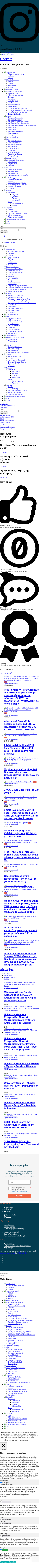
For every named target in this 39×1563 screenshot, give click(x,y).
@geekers (8, 1209)
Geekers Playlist (11, 1215)
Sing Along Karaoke (14, 104)
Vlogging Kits (16, 200)
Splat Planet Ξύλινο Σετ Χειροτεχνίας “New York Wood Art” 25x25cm (21, 1144)
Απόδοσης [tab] (3, 1534)
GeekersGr (9, 1211)
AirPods (10, 82)
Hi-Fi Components (14, 143)
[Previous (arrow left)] (1, 1275)
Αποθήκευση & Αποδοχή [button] (8, 1562)
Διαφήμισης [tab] (4, 1521)
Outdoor (8, 1384)
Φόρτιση (9, 1326)
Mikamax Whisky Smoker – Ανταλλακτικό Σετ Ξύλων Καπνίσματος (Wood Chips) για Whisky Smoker (20, 996)
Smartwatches (10, 1284)
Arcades (10, 209)
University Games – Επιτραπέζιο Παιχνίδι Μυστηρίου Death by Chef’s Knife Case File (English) (19, 1018)
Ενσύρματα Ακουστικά (15, 144)
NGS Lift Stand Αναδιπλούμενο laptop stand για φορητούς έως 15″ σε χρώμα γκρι (20, 931)
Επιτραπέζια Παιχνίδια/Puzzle (17, 213)
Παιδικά (10, 78)
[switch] (1, 1501)
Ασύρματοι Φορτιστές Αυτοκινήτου (19, 122)
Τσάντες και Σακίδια (12, 89)
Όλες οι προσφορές (6, 673)
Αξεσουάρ (15, 205)
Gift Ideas (11, 97)
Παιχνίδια (9, 1413)
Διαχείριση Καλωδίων (15, 169)
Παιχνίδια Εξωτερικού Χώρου (17, 108)
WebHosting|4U (22, 1253)
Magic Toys (11, 99)
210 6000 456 (6, 52)
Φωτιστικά (11, 1399)
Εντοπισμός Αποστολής (7, 405)
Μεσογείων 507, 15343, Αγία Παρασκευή (18, 1246)
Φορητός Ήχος (13, 156)
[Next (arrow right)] (3, 1275)
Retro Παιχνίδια (13, 101)
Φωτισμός (9, 1397)
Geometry (32, 1251)
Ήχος (7, 1348)
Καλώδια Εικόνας (13, 171)
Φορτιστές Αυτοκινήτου (15, 131)
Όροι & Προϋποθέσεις (11, 1234)
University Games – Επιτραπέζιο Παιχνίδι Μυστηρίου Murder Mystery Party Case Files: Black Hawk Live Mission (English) (20, 1044)
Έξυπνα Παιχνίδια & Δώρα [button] (14, 91)
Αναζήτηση (4, 232)
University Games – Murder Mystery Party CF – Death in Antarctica (20, 1105)
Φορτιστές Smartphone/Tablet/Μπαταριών (22, 125)
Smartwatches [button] (10, 72)
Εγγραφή (12, 242)
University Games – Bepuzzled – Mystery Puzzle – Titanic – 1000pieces (21, 1066)
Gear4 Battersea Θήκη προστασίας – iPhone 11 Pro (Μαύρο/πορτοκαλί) (20, 879)
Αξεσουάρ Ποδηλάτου (15, 186)
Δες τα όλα (3, 452)
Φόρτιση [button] (8, 116)
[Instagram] (19, 44)
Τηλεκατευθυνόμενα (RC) (16, 95)
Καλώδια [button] (8, 167)
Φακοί (10, 1408)
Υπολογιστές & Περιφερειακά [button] (15, 160)
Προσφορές (4, 404)
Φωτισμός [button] (9, 190)
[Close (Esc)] (1, 1273)
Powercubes (12, 129)
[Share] (3, 1273)
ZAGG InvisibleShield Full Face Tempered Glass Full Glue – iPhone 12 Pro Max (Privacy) (19, 749)
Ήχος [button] (7, 139)
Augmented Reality (14, 93)
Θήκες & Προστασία (12, 1291)
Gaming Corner (11, 158)
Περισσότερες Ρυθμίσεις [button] (10, 1440)
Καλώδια (9, 1375)
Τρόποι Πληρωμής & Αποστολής (14, 1229)
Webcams (11, 165)
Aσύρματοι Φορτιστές (15, 120)
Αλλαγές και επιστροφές (11, 1232)
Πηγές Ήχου (12, 150)
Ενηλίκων (11, 76)
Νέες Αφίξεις (7, 969)
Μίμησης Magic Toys (14, 215)
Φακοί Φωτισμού (17, 204)
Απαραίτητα (6, 1482)
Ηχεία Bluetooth (13, 146)
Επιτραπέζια (16, 194)
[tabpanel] (19, 1492)
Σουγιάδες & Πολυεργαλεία (17, 183)
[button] (11, 684)
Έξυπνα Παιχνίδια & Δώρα (14, 1302)
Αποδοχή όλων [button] (24, 1440)
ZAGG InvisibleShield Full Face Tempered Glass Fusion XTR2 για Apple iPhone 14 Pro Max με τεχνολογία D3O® (21, 814)
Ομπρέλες (11, 188)
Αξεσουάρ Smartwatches (16, 74)
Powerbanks (12, 127)
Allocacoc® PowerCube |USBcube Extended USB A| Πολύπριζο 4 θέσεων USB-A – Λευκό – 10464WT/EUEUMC (21, 725)
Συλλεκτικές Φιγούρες (15, 114)
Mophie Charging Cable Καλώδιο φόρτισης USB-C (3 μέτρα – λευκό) (20, 833)
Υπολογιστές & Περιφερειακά (15, 1368)
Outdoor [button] (8, 177)
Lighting (6, 979)
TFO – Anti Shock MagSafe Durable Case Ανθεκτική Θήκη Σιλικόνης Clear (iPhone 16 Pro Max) (21, 856)
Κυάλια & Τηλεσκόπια (15, 179)
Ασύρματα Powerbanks (15, 118)
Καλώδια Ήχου (13, 173)
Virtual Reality (12, 106)
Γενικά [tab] (2, 1517)
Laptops (10, 83)
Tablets (10, 87)
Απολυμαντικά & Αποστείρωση (15, 219)
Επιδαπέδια (16, 196)
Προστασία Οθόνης (12, 137)
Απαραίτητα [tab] (4, 1480)
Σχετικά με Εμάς (9, 1225)
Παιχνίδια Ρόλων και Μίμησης (17, 112)
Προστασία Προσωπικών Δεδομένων (15, 1236)
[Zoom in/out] (7, 1273)
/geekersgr (9, 1208)
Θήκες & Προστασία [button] (12, 80)
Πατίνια (10, 181)
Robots (10, 103)
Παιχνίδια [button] (9, 207)
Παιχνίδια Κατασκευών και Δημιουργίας (20, 110)
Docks (8, 223)
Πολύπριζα (11, 135)
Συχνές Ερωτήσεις (9, 1227)
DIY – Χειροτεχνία (14, 211)
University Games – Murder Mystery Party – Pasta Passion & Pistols (21, 1086)
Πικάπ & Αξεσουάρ (14, 152)
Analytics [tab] (3, 1548)
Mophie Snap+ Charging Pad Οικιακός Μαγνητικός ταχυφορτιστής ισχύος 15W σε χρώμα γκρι (21, 773)
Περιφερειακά (12, 162)
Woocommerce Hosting (7, 1253)
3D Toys (7, 974)
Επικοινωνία (4, 407)
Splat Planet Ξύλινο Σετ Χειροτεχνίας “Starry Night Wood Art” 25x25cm (19, 1125)
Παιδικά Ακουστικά (14, 148)
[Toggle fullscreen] (5, 1273)
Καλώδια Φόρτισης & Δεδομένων (18, 123)
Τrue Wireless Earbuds (15, 154)
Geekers (6, 59)
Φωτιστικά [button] (11, 192)
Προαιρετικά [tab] (4, 1500)
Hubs (7, 221)
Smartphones (12, 85)
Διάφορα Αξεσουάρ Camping (17, 185)
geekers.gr (9, 1248)
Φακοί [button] (10, 202)
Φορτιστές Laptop (13, 133)
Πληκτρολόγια (12, 164)
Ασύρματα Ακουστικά (15, 141)
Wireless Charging (10, 977)
